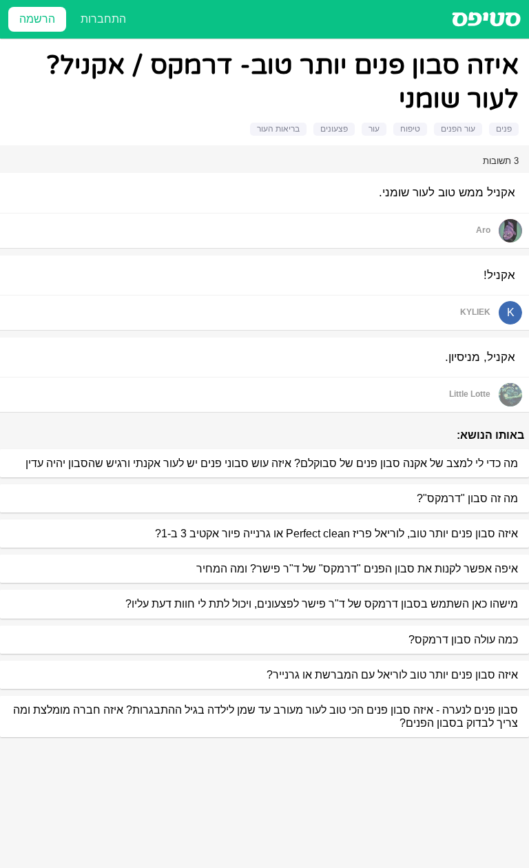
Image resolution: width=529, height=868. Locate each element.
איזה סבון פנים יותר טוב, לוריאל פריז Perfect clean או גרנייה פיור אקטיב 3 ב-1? (336, 533)
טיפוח (410, 129)
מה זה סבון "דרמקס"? (467, 498)
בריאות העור (278, 129)
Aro (483, 230)
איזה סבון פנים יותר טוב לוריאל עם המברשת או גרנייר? (392, 675)
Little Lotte (469, 394)
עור (374, 129)
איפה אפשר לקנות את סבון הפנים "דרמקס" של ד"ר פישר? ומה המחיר (357, 569)
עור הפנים (458, 129)
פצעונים (334, 129)
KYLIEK (475, 312)
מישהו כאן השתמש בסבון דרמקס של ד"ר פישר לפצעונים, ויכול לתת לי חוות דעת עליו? (321, 604)
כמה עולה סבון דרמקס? (463, 639)
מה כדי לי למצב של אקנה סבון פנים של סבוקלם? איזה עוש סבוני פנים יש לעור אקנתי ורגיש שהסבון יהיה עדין (271, 463)
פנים (504, 129)
